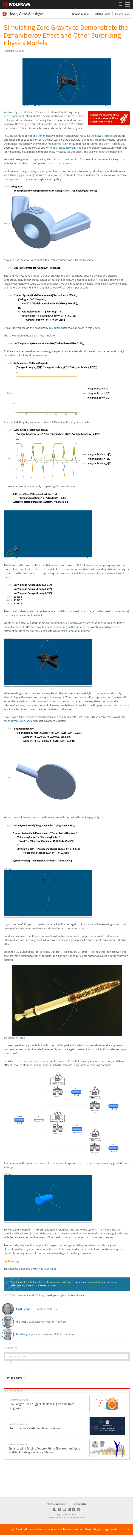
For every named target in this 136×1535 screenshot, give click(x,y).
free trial (31, 1285)
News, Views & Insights (26, 14)
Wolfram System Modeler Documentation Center (45, 1282)
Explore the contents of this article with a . (104, 118)
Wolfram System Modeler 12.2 (21, 112)
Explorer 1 (56, 951)
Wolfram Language (19, 721)
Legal (59, 1514)
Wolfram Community (56, 1503)
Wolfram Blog (80, 1503)
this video (93, 328)
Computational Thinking (31, 1295)
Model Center (59, 328)
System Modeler (18, 163)
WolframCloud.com (76, 1517)
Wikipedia (20, 1037)
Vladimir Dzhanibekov (40, 135)
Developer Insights (56, 1295)
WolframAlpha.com (56, 1517)
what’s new (98, 1282)
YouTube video (48, 1268)
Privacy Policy (70, 1514)
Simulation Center (78, 631)
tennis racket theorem (62, 147)
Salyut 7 (99, 135)
